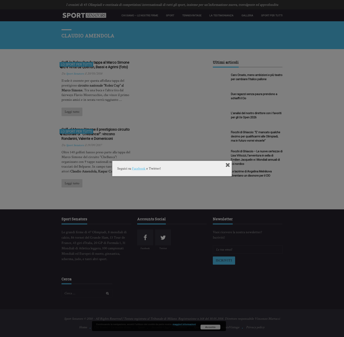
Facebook (139, 168)
